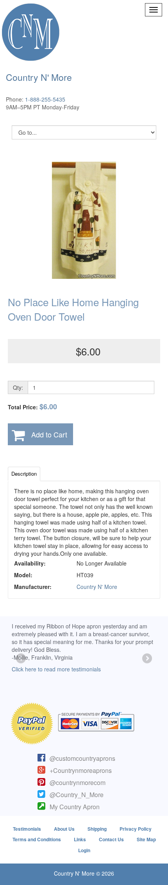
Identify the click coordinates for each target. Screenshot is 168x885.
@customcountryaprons (82, 758)
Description (24, 473)
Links (80, 839)
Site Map (146, 839)
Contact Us (111, 839)
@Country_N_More (77, 794)
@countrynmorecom (77, 782)
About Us (64, 828)
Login (84, 850)
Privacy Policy (136, 828)
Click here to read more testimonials (56, 669)
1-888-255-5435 (45, 99)
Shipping (97, 828)
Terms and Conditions (37, 839)
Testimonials (27, 828)
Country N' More (97, 587)
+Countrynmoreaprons (81, 770)
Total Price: (32, 407)
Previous (21, 659)
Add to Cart (49, 434)
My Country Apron (75, 806)
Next (146, 659)
